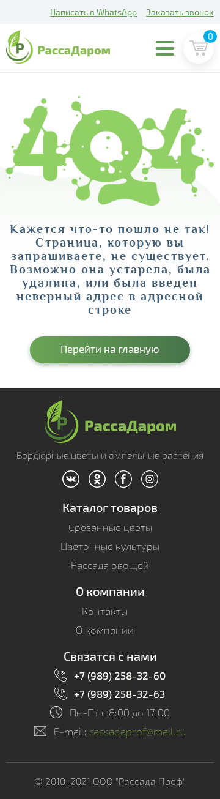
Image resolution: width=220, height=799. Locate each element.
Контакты (105, 610)
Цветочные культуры (110, 546)
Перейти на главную (110, 349)
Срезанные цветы (110, 527)
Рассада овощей (110, 565)
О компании (110, 591)
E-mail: (120, 731)
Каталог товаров (110, 507)
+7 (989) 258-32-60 (120, 675)
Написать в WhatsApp (93, 12)
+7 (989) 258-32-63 (119, 694)
